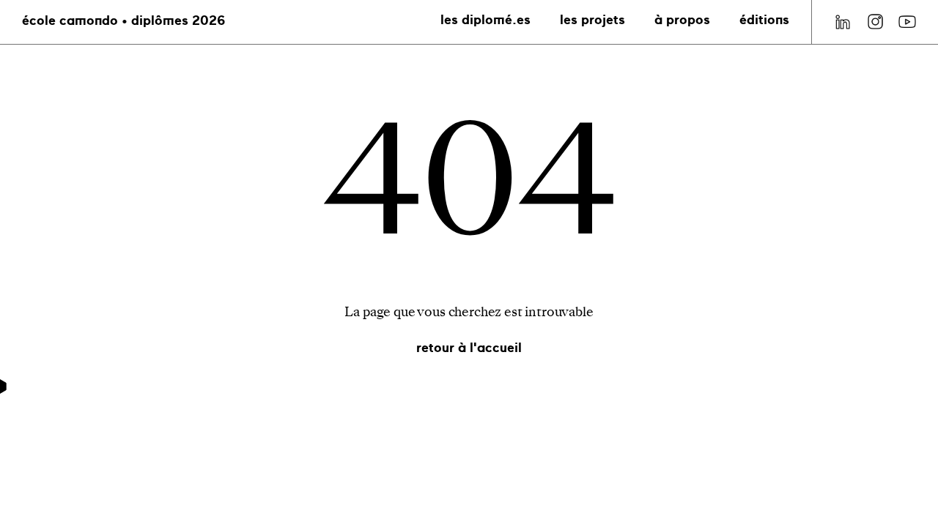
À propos (682, 21)
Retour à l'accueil (469, 349)
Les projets (592, 21)
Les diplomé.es (485, 21)
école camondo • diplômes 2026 (123, 22)
